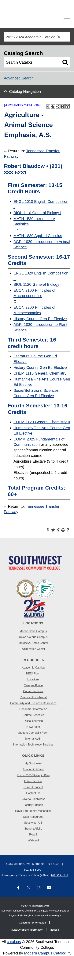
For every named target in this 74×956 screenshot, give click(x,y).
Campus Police (33, 685)
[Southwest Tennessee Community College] (24, 17)
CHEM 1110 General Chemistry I (41, 373)
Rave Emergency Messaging (33, 810)
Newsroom (33, 726)
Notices (54, 929)
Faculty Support (33, 804)
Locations (33, 679)
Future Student (33, 781)
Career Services (33, 691)
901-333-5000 (32, 869)
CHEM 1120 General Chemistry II (41, 422)
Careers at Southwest (33, 697)
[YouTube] (49, 888)
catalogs (14, 942)
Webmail (33, 840)
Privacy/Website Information (26, 929)
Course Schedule (33, 714)
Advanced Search (19, 78)
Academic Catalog (33, 667)
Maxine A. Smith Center (33, 642)
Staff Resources (33, 816)
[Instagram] (38, 888)
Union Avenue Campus (33, 637)
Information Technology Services (33, 744)
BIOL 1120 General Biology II (38, 284)
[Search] (53, 17)
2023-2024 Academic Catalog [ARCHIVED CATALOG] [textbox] (38, 37)
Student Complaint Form (33, 732)
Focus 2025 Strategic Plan (33, 775)
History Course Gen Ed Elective (40, 319)
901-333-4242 (59, 875)
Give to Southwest (33, 799)
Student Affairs (33, 828)
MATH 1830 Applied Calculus (37, 236)
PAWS (33, 834)
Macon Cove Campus (33, 631)
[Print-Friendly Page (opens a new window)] (63, 106)
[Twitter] (28, 888)
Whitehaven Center (33, 648)
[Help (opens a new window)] (67, 106)
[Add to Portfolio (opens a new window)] (53, 106)
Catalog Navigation (25, 91)
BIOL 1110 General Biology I (37, 213)
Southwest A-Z (33, 822)
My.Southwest (33, 763)
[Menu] (67, 17)
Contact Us (33, 793)
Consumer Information (33, 709)
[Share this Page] (58, 106)
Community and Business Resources (33, 703)
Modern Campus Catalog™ (47, 953)
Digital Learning (33, 720)
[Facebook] (18, 888)
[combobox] (37, 37)
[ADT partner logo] (35, 598)
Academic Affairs (33, 769)
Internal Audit (33, 738)
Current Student (33, 787)
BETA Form (33, 673)
